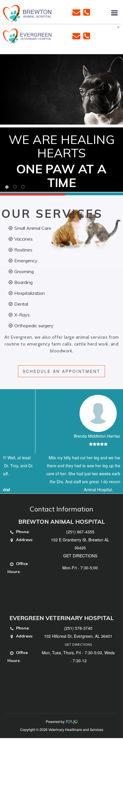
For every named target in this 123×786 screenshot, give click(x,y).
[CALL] (86, 11)
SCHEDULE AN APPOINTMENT (61, 371)
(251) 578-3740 (78, 644)
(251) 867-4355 (80, 548)
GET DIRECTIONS (80, 571)
